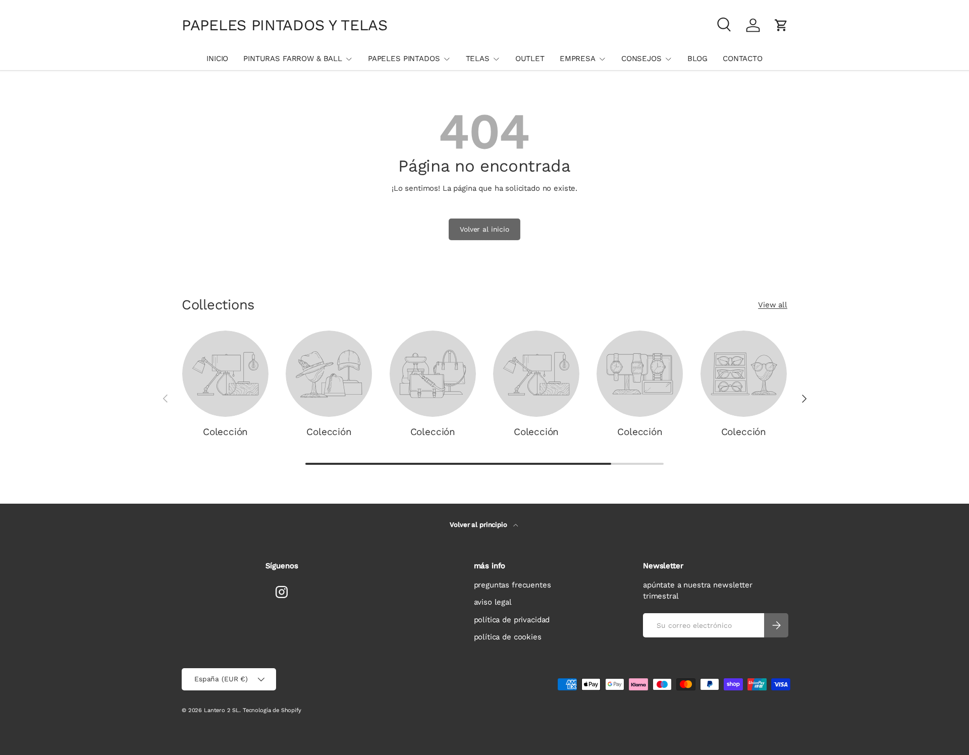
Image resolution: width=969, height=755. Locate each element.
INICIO (217, 58)
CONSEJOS (641, 58)
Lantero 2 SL (221, 710)
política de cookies (508, 636)
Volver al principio (479, 524)
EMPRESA (578, 58)
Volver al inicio (484, 229)
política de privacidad (512, 619)
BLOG (697, 58)
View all (772, 304)
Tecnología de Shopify (272, 710)
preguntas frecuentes (512, 584)
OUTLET (530, 58)
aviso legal (493, 602)
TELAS (478, 58)
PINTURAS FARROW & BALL (292, 58)
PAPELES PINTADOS (404, 58)
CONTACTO (743, 58)
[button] (781, 25)
